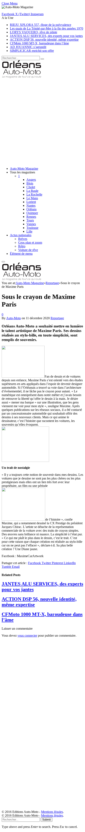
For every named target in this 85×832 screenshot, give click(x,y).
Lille (29, 231)
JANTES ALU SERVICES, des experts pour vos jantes (46, 36)
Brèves (22, 239)
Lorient (31, 202)
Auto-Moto (13, 318)
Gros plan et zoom (30, 242)
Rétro (21, 246)
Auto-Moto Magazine (24, 168)
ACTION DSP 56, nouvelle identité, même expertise (44, 39)
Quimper (32, 213)
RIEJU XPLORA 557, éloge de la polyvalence (40, 25)
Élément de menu (21, 253)
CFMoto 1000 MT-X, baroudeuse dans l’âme (39, 43)
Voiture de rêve (28, 250)
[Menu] (3, 261)
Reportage (57, 318)
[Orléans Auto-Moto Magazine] (22, 77)
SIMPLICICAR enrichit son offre (32, 50)
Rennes (31, 216)
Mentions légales (52, 812)
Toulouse (32, 227)
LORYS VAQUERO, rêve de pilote (33, 32)
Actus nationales (20, 235)
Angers (31, 179)
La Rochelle (34, 194)
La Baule (32, 190)
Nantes (30, 205)
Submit (46, 819)
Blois (29, 183)
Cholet (30, 187)
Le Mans (32, 198)
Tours (30, 220)
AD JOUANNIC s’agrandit (28, 47)
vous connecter (27, 635)
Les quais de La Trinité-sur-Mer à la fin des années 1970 (46, 28)
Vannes (31, 224)
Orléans (31, 209)
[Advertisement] (42, 121)
